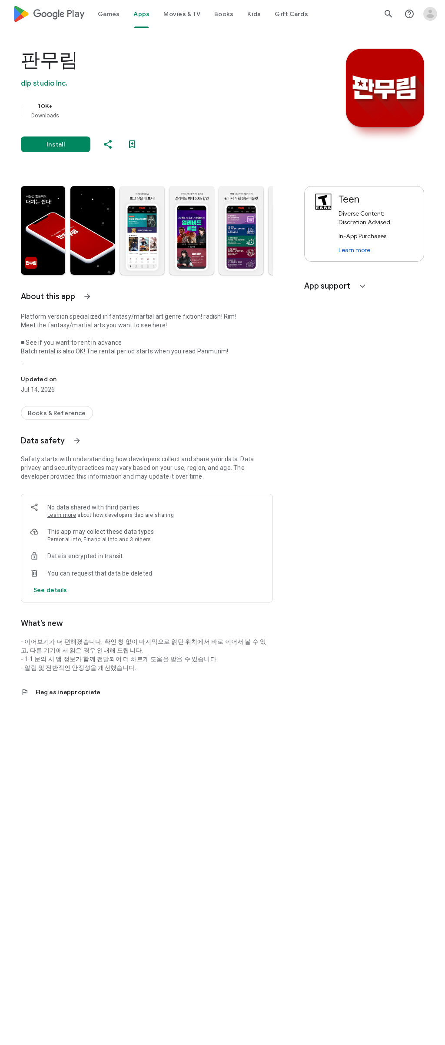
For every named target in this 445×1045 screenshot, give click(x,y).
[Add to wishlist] (132, 144)
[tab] (108, 14)
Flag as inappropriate (60, 692)
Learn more (61, 515)
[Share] (107, 144)
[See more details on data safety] (50, 589)
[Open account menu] (430, 13)
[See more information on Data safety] (76, 440)
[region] (159, 110)
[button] (43, 230)
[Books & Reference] (57, 412)
